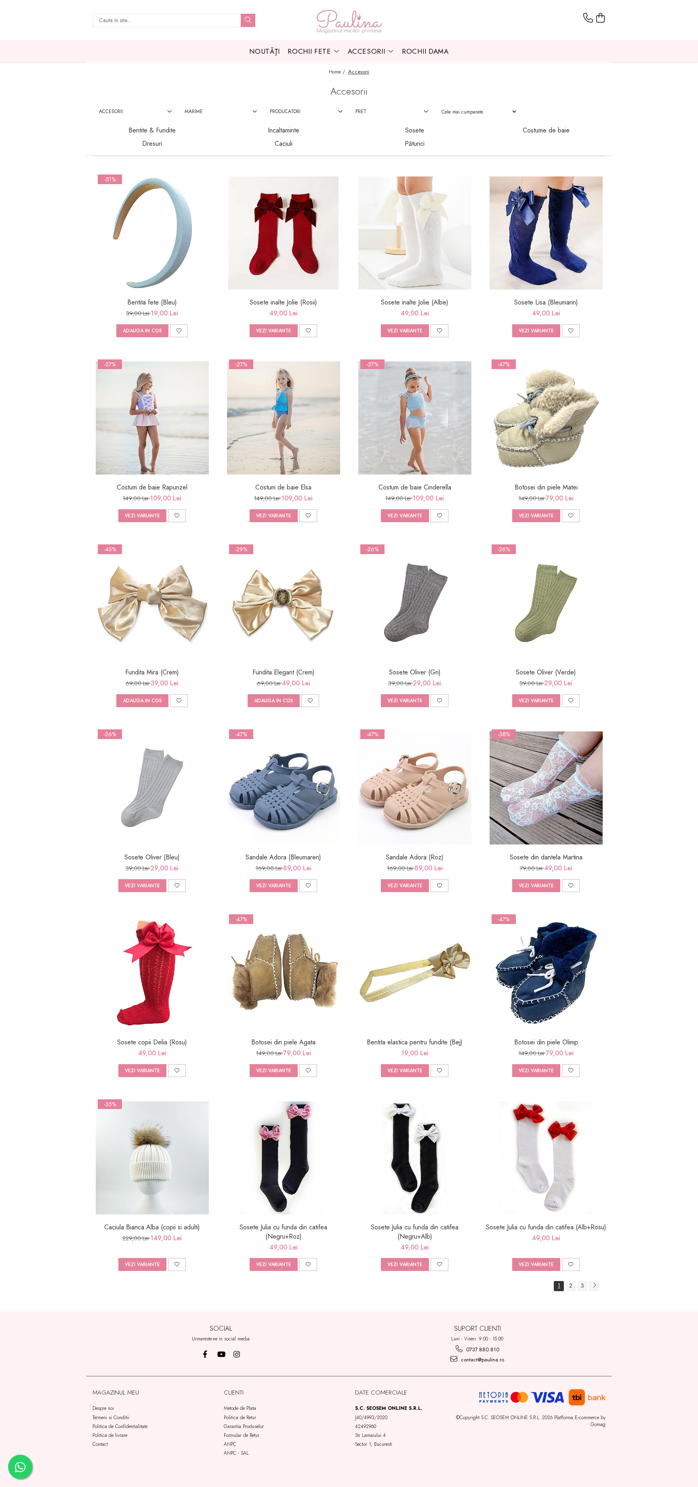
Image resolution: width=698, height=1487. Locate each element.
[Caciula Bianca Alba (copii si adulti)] (152, 1157)
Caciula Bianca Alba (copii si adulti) (152, 1227)
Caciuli (283, 143)
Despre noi (103, 1408)
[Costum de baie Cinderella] (414, 418)
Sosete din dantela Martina (546, 857)
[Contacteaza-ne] (588, 18)
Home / (338, 72)
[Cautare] (248, 20)
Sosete (414, 130)
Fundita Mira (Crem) (152, 672)
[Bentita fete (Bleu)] (152, 233)
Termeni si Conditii (111, 1417)
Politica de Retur (240, 1417)
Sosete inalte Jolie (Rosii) (283, 302)
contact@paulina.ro (481, 1359)
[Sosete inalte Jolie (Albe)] (414, 233)
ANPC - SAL (236, 1453)
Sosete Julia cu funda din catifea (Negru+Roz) (283, 1231)
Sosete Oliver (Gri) (415, 672)
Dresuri (152, 143)
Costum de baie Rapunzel (152, 487)
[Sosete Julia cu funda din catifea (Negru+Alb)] (414, 1157)
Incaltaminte (283, 130)
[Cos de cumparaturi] (600, 18)
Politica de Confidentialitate (120, 1426)
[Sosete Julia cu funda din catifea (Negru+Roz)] (283, 1157)
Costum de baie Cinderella (414, 487)
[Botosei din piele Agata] (283, 972)
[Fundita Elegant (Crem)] (283, 603)
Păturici (415, 143)
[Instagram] (236, 1354)
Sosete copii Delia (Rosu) (152, 1042)
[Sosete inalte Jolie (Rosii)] (283, 233)
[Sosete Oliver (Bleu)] (152, 788)
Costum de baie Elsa (283, 487)
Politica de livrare (110, 1435)
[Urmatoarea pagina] (594, 1286)
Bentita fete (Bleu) (152, 302)
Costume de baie (546, 130)
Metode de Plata (240, 1408)
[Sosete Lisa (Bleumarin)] (546, 233)
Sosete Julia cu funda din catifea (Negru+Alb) (414, 1231)
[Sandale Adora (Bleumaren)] (283, 788)
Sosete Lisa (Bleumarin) (546, 302)
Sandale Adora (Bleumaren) (283, 857)
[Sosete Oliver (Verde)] (546, 603)
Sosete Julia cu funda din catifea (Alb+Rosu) (546, 1227)
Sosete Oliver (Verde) (546, 672)
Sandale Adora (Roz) (415, 857)
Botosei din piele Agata (283, 1042)
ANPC (230, 1444)
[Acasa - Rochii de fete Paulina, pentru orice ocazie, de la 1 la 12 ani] (349, 20)
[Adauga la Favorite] (179, 330)
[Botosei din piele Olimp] (546, 972)
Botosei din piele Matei (546, 487)
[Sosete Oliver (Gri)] (414, 603)
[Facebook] (205, 1354)
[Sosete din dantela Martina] (546, 788)
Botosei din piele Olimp (546, 1042)
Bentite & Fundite (152, 130)
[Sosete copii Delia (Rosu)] (152, 972)
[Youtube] (221, 1354)
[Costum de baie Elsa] (283, 418)
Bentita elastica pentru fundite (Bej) (415, 1042)
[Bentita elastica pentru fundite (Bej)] (414, 972)
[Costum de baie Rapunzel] (152, 418)
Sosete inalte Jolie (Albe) (414, 302)
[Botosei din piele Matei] (546, 418)
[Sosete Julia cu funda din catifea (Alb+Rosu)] (546, 1157)
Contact (100, 1444)
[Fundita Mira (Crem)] (152, 603)
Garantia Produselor (244, 1426)
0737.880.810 (482, 1349)
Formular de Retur (241, 1435)
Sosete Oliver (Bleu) (152, 857)
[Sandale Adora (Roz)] (414, 788)
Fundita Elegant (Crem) (283, 672)
